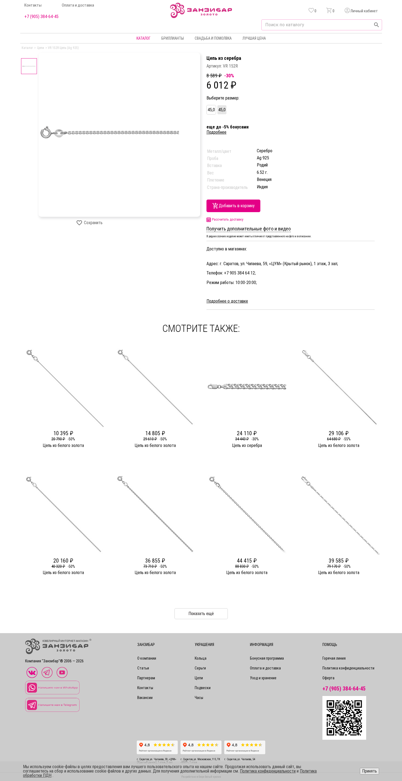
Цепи (199, 678)
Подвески (203, 688)
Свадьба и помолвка (213, 38)
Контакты (33, 5)
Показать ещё (201, 613)
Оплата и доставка (78, 5)
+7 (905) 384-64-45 (41, 16)
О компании (146, 658)
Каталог (143, 38)
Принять (369, 771)
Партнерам (146, 678)
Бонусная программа (267, 658)
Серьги (200, 668)
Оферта (328, 678)
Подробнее (216, 132)
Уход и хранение (263, 678)
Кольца (200, 658)
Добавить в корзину (237, 205)
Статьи (143, 668)
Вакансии (145, 697)
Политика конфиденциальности (348, 668)
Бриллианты (172, 38)
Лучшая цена (254, 38)
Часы (199, 697)
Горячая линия (334, 658)
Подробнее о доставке (227, 301)
